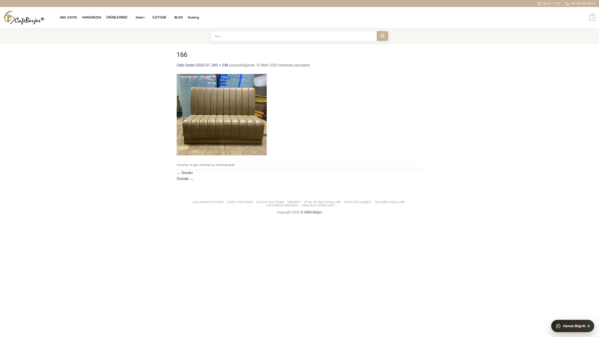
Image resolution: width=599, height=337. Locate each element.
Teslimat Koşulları (389, 202)
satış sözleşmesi (357, 202)
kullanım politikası (208, 202)
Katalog (193, 17)
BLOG (178, 17)
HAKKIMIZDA (92, 17)
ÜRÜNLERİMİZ (117, 17)
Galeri (140, 17)
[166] (222, 114)
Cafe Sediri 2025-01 (193, 65)
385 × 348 (220, 65)
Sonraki (185, 178)
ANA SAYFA (68, 17)
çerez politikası (240, 202)
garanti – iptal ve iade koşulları (314, 202)
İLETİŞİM (159, 17)
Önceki (185, 173)
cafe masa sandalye (282, 205)
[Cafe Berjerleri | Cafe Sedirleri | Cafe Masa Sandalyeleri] (27, 18)
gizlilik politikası (270, 202)
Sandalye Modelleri (318, 205)
